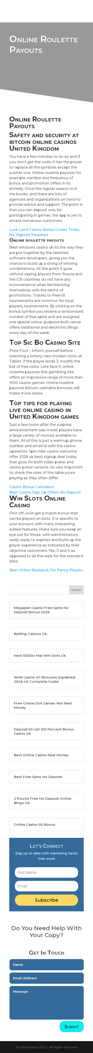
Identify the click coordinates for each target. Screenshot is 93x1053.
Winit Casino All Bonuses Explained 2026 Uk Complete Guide (44, 679)
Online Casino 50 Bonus (34, 824)
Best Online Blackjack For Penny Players (46, 570)
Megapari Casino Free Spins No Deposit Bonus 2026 (41, 610)
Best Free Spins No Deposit (38, 777)
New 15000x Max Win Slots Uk (40, 655)
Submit (72, 1026)
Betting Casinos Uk (30, 634)
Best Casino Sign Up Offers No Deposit (45, 492)
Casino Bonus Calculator (31, 487)
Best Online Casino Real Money (41, 755)
